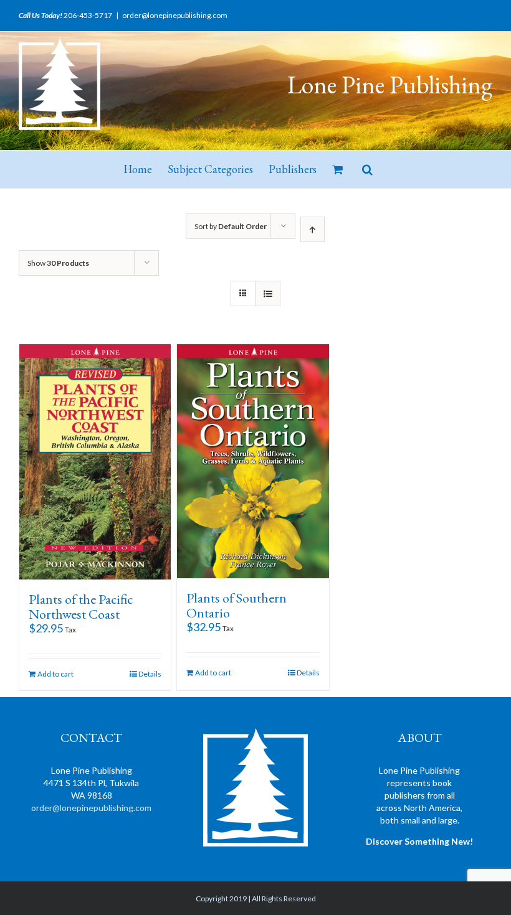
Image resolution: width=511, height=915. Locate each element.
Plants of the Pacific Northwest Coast (81, 606)
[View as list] (268, 293)
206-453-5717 (88, 15)
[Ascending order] (312, 229)
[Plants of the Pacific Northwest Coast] (95, 462)
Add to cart (55, 673)
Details (149, 673)
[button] (367, 169)
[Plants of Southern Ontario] (252, 461)
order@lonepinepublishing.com (174, 15)
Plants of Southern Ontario (236, 605)
